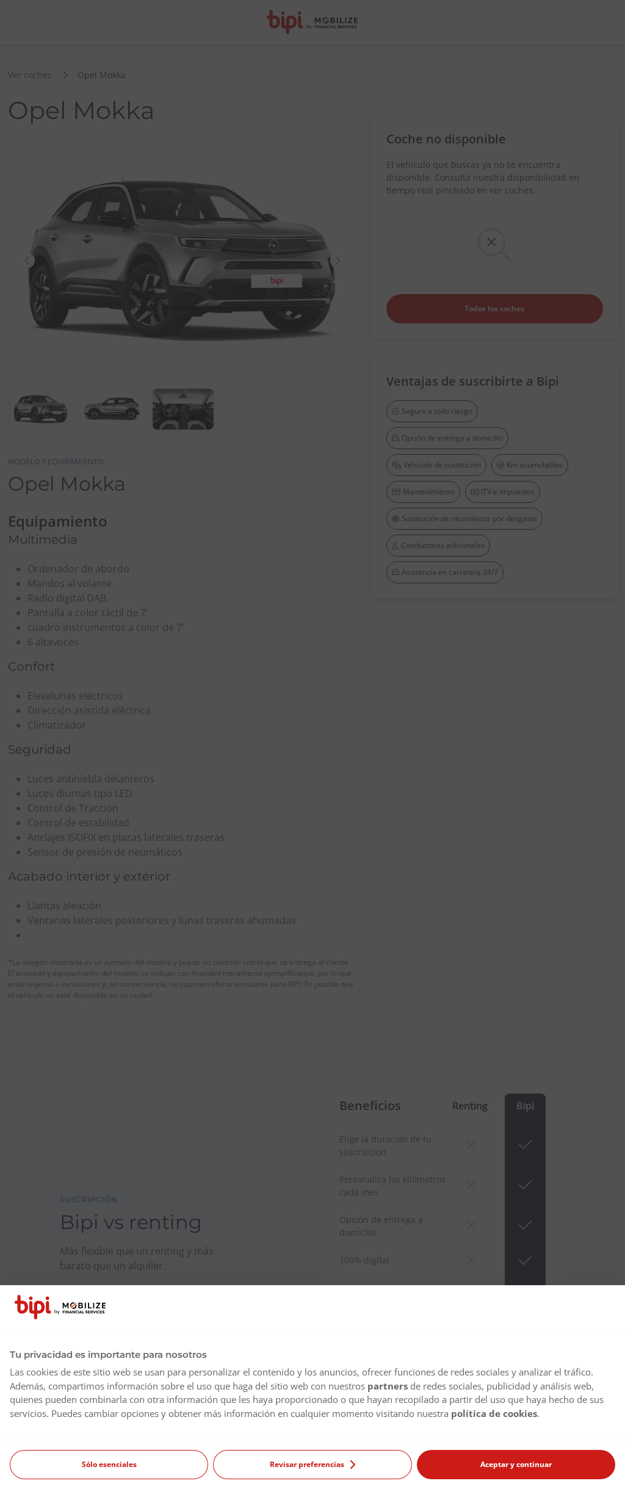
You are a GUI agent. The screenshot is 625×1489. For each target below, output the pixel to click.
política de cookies (494, 1413)
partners (387, 1386)
